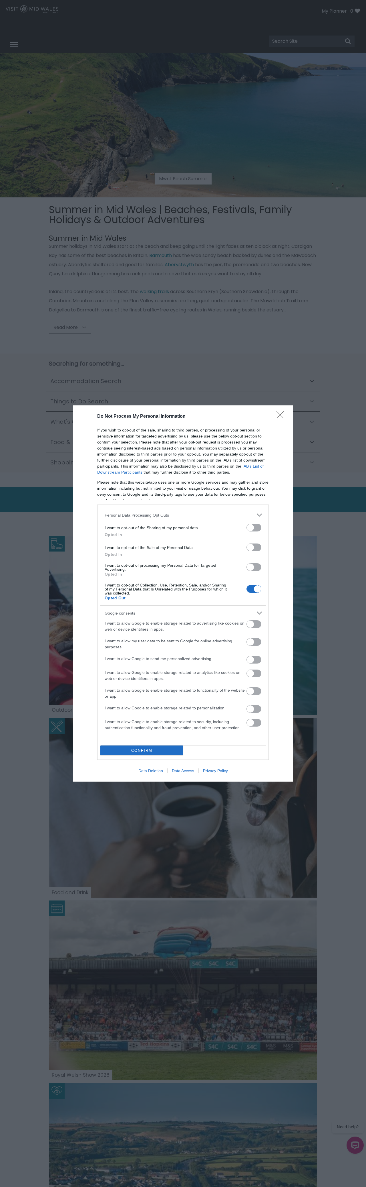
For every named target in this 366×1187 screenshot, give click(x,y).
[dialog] (183, 593)
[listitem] (183, 515)
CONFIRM (141, 750)
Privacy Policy (215, 770)
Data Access (183, 770)
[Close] (282, 416)
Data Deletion (150, 770)
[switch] (253, 527)
